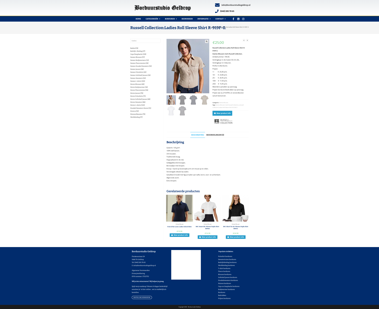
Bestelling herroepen (142, 297)
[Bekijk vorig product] (244, 40)
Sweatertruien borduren (223, 259)
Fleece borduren (220, 271)
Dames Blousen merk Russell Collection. (227, 105)
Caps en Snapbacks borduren (225, 286)
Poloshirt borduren (224, 256)
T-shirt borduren (220, 268)
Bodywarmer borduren (223, 289)
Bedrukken (187, 19)
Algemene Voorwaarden (141, 270)
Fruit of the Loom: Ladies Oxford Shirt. (179, 227)
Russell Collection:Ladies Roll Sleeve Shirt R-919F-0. (233, 27)
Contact (219, 19)
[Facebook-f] (233, 18)
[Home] (209, 27)
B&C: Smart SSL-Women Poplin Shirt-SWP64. (208, 228)
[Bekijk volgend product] (247, 40)
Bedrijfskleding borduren (224, 262)
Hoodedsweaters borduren (224, 280)
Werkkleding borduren (223, 265)
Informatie (203, 19)
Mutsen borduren (224, 283)
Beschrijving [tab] (197, 135)
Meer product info (224, 113)
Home (138, 19)
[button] (206, 41)
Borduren (170, 19)
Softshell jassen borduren (224, 277)
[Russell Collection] (223, 121)
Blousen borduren (221, 274)
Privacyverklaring (138, 273)
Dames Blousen (223, 102)
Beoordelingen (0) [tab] (215, 135)
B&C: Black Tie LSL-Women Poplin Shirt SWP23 (235, 228)
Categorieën (152, 19)
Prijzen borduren (221, 298)
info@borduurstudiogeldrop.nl (235, 5)
